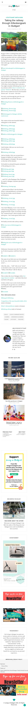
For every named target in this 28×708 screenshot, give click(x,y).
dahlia (6, 314)
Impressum (2, 663)
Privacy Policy (5, 666)
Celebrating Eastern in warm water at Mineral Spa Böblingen (14, 379)
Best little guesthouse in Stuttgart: (14, 401)
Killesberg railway (6, 309)
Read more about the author (14, 521)
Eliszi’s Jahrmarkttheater (8, 306)
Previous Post (7, 434)
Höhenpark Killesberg (7, 298)
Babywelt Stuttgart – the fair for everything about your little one (14, 423)
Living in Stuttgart (10, 703)
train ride (20, 319)
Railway (6, 319)
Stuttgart (13, 319)
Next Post (20, 433)
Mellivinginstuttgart (19, 328)
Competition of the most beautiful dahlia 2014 (14, 301)
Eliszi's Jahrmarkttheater (17, 314)
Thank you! (2, 668)
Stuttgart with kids (14, 17)
